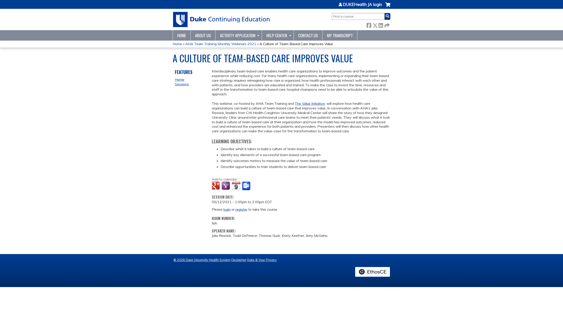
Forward (386, 24)
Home (181, 35)
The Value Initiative (310, 103)
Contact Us (308, 35)
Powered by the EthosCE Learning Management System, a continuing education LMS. (372, 272)
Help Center (276, 35)
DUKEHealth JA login (362, 5)
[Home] (222, 19)
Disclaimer (238, 260)
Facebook (369, 24)
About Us (203, 35)
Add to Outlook (246, 186)
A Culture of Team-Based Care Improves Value (296, 44)
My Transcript (340, 35)
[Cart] (387, 7)
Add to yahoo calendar (226, 186)
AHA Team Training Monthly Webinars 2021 (220, 44)
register (241, 209)
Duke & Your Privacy (262, 260)
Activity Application (237, 35)
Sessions (182, 84)
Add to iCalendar (236, 185)
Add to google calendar (216, 186)
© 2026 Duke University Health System (202, 260)
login (227, 209)
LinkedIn (380, 24)
